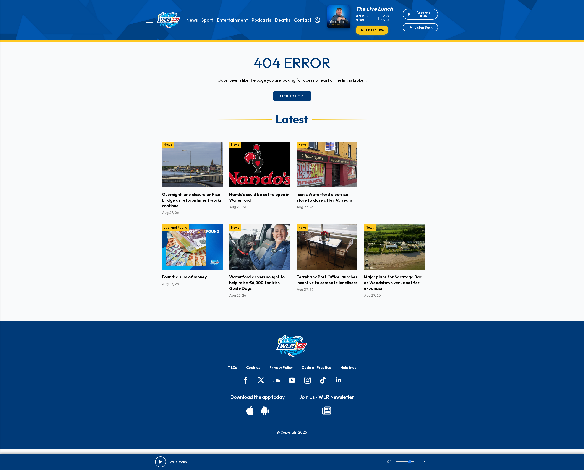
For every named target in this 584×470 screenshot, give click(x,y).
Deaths (282, 20)
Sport (207, 20)
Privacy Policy (281, 367)
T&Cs (232, 367)
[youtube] (292, 380)
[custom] (276, 380)
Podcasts (261, 20)
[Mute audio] (389, 462)
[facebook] (245, 380)
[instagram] (307, 380)
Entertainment (232, 20)
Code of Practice (316, 367)
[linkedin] (338, 380)
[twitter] (261, 380)
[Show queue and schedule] (424, 461)
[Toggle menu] (149, 20)
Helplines (348, 367)
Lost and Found (175, 227)
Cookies (253, 367)
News (192, 20)
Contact (302, 20)
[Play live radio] (160, 461)
